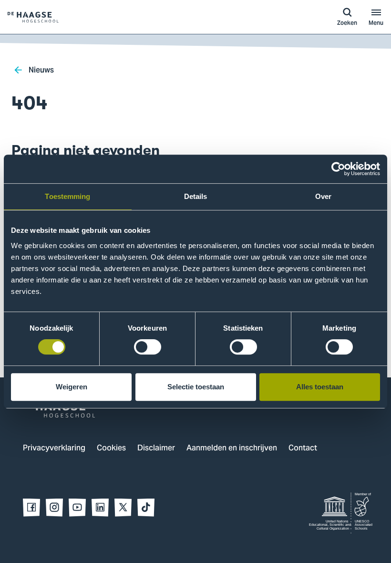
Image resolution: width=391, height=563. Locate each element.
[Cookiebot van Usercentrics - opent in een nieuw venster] (338, 169)
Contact (302, 448)
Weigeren (71, 387)
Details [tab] (195, 196)
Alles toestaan (319, 387)
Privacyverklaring (54, 448)
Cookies (111, 448)
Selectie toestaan (195, 387)
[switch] (147, 346)
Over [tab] (323, 196)
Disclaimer (156, 448)
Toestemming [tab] (67, 196)
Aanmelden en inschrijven (231, 448)
